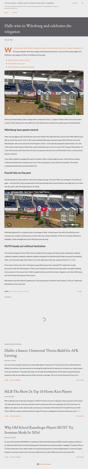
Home (6, 12)
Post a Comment (15, 380)
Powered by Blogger (45, 464)
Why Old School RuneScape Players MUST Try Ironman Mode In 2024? (38, 430)
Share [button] (79, 291)
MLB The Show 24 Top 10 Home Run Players (38, 391)
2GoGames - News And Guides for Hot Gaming (29, 3)
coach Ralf (23, 48)
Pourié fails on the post (16, 63)
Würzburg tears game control (19, 60)
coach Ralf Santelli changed (19, 291)
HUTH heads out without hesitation (21, 67)
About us (15, 12)
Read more (80, 380)
